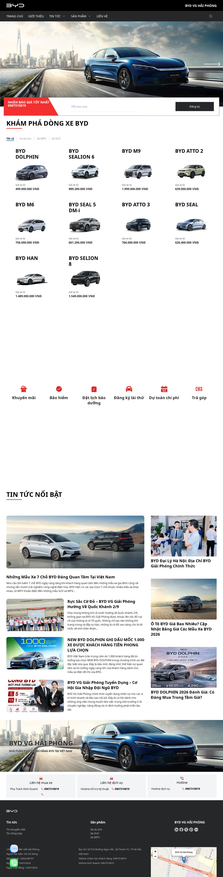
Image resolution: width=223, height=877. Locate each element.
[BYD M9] (138, 171)
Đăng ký (195, 106)
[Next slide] (212, 64)
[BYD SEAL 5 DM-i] (85, 225)
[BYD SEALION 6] (85, 171)
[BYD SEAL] (191, 225)
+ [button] (155, 851)
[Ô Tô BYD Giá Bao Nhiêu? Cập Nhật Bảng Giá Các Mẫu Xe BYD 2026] (184, 599)
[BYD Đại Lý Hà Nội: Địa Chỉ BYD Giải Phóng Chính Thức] (184, 536)
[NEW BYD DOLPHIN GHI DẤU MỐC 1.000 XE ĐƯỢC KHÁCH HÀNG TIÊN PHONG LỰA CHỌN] (35, 655)
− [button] (155, 856)
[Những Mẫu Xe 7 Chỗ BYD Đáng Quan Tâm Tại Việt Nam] (75, 542)
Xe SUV (94, 833)
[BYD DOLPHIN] (32, 171)
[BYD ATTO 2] (191, 171)
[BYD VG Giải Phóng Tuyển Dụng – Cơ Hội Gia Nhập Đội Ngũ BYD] (35, 696)
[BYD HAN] (32, 278)
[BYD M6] (32, 225)
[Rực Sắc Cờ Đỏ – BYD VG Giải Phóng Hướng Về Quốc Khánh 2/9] (35, 615)
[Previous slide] (11, 64)
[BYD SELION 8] (85, 278)
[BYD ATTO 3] (138, 225)
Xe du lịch (96, 829)
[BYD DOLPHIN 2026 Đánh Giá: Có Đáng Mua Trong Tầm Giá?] (184, 667)
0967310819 (17, 105)
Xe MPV (95, 837)
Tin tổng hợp (14, 833)
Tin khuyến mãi (15, 829)
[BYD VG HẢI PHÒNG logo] (15, 5)
